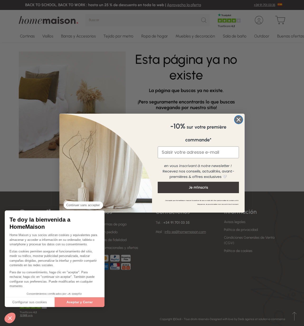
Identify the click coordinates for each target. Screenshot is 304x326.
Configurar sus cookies (29, 302)
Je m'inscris (198, 187)
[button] (10, 318)
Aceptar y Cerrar (79, 302)
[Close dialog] (238, 120)
